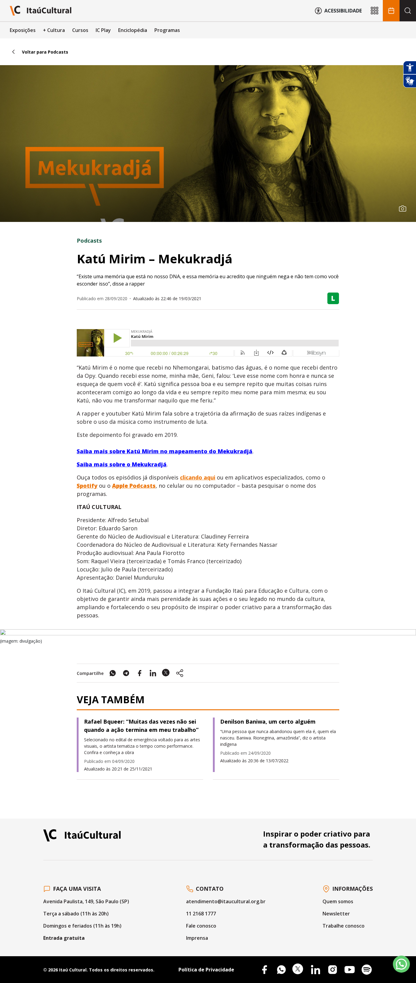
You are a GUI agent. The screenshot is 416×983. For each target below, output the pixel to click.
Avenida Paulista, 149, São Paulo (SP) (86, 901)
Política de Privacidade (206, 969)
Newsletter (336, 913)
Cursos (80, 30)
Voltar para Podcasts (45, 52)
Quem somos (338, 901)
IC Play (103, 30)
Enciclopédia (132, 30)
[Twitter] (298, 970)
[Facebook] (264, 970)
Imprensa (197, 938)
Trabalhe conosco (344, 925)
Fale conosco (201, 925)
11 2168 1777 (201, 913)
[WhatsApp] (281, 970)
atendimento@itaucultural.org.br (226, 901)
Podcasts (89, 240)
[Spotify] (367, 970)
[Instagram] (332, 970)
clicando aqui (197, 477)
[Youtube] (350, 970)
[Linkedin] (315, 970)
